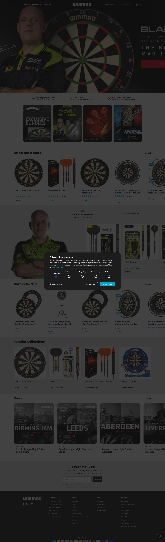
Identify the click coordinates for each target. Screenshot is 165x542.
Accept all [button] (107, 284)
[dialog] (82, 271)
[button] (56, 284)
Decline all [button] (90, 284)
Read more (59, 267)
